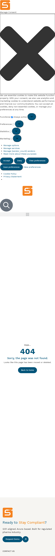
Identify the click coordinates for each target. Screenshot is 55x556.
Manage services (11, 148)
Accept (6, 160)
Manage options (11, 145)
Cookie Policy (9, 174)
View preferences (37, 160)
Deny (19, 160)
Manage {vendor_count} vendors (19, 151)
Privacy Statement (12, 176)
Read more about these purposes (19, 154)
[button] (27, 54)
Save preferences (11, 167)
